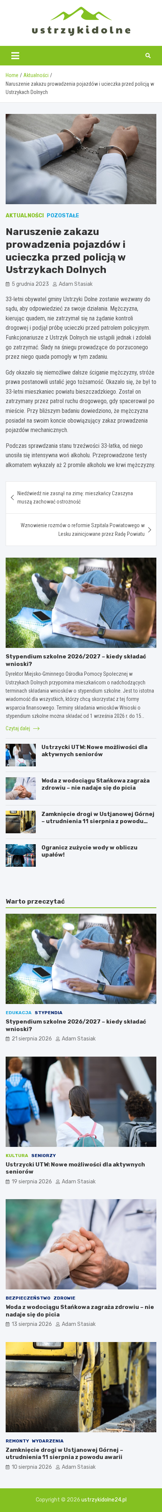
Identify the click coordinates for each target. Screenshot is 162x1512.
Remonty (17, 1441)
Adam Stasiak (76, 284)
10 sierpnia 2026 (32, 1467)
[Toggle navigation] (15, 55)
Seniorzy (43, 1155)
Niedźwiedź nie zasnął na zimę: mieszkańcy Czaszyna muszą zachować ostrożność (75, 497)
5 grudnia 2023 (30, 284)
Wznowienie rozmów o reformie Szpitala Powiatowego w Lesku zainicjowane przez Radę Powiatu (83, 529)
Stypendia (49, 1012)
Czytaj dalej (18, 728)
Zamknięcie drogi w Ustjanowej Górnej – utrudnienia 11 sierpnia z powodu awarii (97, 821)
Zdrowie (64, 1298)
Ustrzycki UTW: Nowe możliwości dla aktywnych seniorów (94, 751)
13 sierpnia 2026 (32, 1324)
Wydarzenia (48, 1441)
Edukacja (19, 1012)
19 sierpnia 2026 (32, 1181)
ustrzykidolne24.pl (104, 1500)
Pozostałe (63, 215)
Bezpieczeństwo (28, 1298)
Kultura (17, 1155)
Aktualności (25, 215)
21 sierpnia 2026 (32, 1039)
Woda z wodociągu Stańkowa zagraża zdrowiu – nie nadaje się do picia (95, 784)
